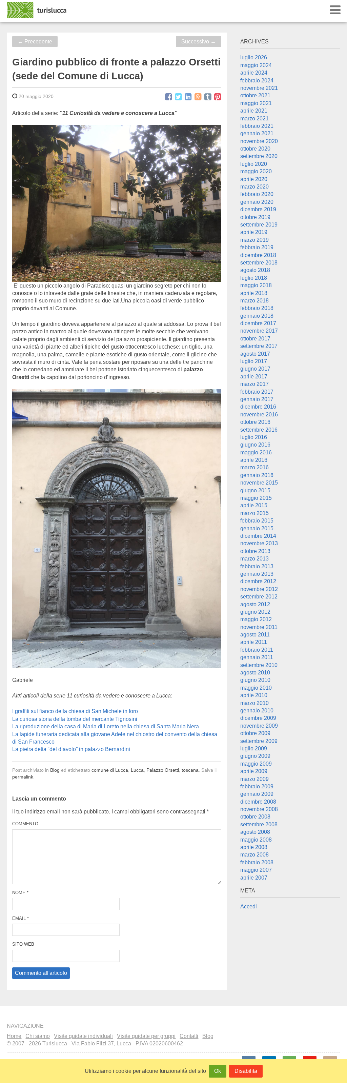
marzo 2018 (254, 300)
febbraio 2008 (256, 862)
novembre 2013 (259, 543)
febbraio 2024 (256, 80)
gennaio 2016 (256, 475)
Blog (55, 770)
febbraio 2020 (256, 194)
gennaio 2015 (256, 528)
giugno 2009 (255, 756)
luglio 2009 (253, 748)
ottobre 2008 (255, 817)
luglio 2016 (253, 437)
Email (20, 918)
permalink (22, 777)
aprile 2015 (253, 505)
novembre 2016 (259, 414)
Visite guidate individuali (83, 1036)
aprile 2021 (253, 111)
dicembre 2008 (258, 802)
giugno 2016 (255, 445)
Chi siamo (37, 1036)
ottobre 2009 (255, 733)
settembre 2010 (259, 665)
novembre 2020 (259, 141)
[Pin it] (217, 97)
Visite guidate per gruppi (146, 1036)
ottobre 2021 (255, 95)
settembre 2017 (259, 346)
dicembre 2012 (258, 581)
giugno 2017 (255, 369)
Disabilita (245, 1071)
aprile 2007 (253, 878)
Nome (20, 892)
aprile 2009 (253, 771)
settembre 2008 (259, 824)
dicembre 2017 (258, 323)
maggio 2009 (256, 764)
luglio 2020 (253, 164)
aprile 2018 (253, 293)
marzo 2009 (254, 779)
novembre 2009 (259, 726)
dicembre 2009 (258, 718)
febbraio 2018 (256, 308)
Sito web (23, 944)
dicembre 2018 (258, 255)
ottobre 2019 (255, 217)
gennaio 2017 (256, 399)
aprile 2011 (253, 642)
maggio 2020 (256, 171)
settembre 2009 (259, 741)
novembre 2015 (259, 483)
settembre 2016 (259, 430)
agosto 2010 (255, 672)
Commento (25, 823)
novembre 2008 (259, 809)
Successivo (198, 41)
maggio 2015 (256, 498)
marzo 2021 (254, 118)
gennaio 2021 (256, 133)
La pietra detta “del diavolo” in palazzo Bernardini (71, 749)
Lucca (137, 770)
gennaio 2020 (256, 202)
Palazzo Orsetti (162, 770)
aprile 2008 (253, 847)
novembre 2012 (259, 589)
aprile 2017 (253, 376)
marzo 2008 (254, 855)
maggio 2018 (256, 285)
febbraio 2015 (256, 521)
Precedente (35, 41)
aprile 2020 (253, 179)
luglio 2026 (253, 57)
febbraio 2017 (256, 392)
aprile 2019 (253, 232)
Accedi (248, 906)
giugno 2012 (255, 612)
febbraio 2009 (256, 786)
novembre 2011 (259, 627)
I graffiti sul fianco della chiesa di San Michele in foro (75, 711)
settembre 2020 (259, 156)
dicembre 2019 (258, 209)
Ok (217, 1071)
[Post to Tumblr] (207, 97)
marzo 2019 (254, 240)
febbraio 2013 (256, 566)
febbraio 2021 (256, 126)
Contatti (189, 1036)
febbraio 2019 (256, 247)
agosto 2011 (255, 634)
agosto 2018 (255, 270)
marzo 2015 (254, 513)
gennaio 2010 (256, 710)
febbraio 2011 (256, 650)
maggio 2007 (256, 870)
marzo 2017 (254, 384)
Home (14, 1036)
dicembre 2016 (258, 407)
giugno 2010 (255, 680)
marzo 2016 (254, 467)
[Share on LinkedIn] (188, 97)
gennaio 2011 (256, 657)
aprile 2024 (253, 73)
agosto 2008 (255, 832)
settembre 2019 (259, 225)
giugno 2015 (255, 490)
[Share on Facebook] (168, 97)
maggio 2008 (256, 840)
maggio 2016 (256, 452)
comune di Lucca (109, 770)
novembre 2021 (259, 88)
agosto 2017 (255, 354)
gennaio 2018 (256, 316)
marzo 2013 (254, 559)
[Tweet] (178, 97)
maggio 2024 (256, 65)
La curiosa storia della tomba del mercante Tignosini (74, 719)
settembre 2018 (259, 262)
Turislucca (37, 10)
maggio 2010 (256, 688)
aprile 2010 (253, 695)
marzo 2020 (254, 187)
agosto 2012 (255, 604)
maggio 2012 (256, 619)
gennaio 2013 (256, 574)
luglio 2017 (253, 361)
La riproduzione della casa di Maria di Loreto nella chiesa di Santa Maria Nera (105, 726)
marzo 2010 (254, 703)
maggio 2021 (256, 103)
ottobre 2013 (255, 551)
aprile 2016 (253, 460)
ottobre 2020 (255, 149)
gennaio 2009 (256, 794)
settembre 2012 (259, 596)
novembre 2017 (259, 331)
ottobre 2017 (255, 338)
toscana (190, 770)
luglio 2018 (253, 278)
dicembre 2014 (258, 536)
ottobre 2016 (255, 422)
